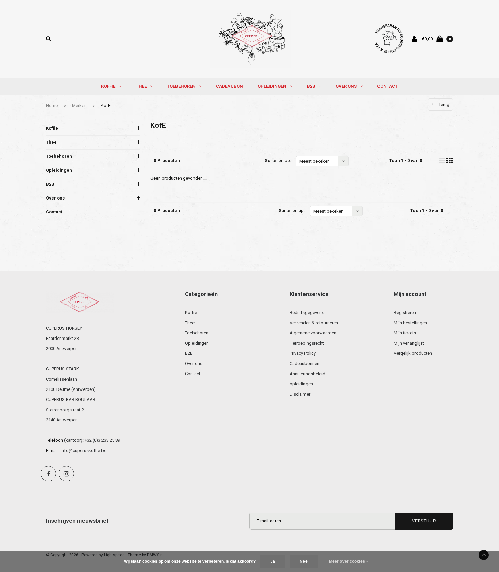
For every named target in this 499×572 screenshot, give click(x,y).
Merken (79, 105)
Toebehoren (181, 86)
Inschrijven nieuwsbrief (77, 520)
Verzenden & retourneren (314, 322)
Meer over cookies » (348, 561)
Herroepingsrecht (307, 343)
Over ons (346, 86)
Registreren (405, 312)
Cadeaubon (229, 86)
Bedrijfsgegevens (307, 312)
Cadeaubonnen (304, 363)
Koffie (108, 86)
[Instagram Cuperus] (66, 473)
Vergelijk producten (413, 353)
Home (52, 105)
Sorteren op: (278, 160)
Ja (272, 561)
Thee (141, 86)
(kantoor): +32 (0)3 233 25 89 (92, 440)
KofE (105, 105)
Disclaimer (300, 394)
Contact (387, 86)
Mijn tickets (405, 332)
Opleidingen (272, 86)
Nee (304, 561)
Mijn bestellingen (410, 322)
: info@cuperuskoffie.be (82, 450)
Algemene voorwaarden (313, 332)
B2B (311, 86)
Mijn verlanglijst (409, 343)
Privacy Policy (303, 353)
